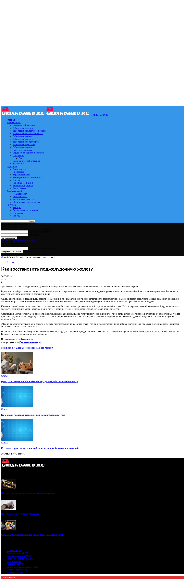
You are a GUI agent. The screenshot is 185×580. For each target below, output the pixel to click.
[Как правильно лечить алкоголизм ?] (8, 509)
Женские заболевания (24, 125)
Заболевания (14, 123)
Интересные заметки (23, 199)
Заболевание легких (23, 128)
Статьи (16, 180)
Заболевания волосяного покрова (29, 131)
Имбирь (17, 208)
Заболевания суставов (24, 145)
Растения (11, 205)
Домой (4, 257)
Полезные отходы (30, 342)
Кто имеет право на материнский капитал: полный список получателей (39, 448)
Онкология (18, 155)
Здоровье (12, 166)
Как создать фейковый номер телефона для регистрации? (32, 534)
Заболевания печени (23, 139)
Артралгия (27, 339)
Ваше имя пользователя (39, 231)
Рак (20, 158)
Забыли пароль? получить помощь (18, 240)
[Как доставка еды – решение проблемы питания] (8, 488)
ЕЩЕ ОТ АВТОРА (44, 348)
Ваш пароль (34, 235)
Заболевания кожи (22, 136)
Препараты (18, 172)
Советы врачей (14, 191)
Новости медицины (23, 186)
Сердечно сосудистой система (28, 153)
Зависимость (19, 164)
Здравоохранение (21, 175)
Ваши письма (19, 188)
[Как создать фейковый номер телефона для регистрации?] (8, 529)
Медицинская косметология (27, 202)
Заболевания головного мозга (28, 134)
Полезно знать (20, 197)
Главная (11, 120)
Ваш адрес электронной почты (43, 248)
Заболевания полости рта (26, 142)
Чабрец (16, 216)
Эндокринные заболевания (26, 161)
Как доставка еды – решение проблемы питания (27, 493)
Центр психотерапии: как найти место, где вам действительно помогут (39, 381)
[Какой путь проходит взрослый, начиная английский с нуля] (17, 406)
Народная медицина (23, 183)
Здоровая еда (19, 169)
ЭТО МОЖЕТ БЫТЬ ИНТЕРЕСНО (18, 348)
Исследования (20, 194)
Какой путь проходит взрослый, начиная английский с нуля (33, 415)
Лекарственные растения (25, 210)
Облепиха (18, 213)
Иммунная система (22, 150)
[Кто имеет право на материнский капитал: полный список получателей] (17, 440)
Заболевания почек (22, 147)
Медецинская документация (27, 177)
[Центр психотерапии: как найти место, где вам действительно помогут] (17, 373)
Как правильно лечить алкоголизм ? (20, 514)
